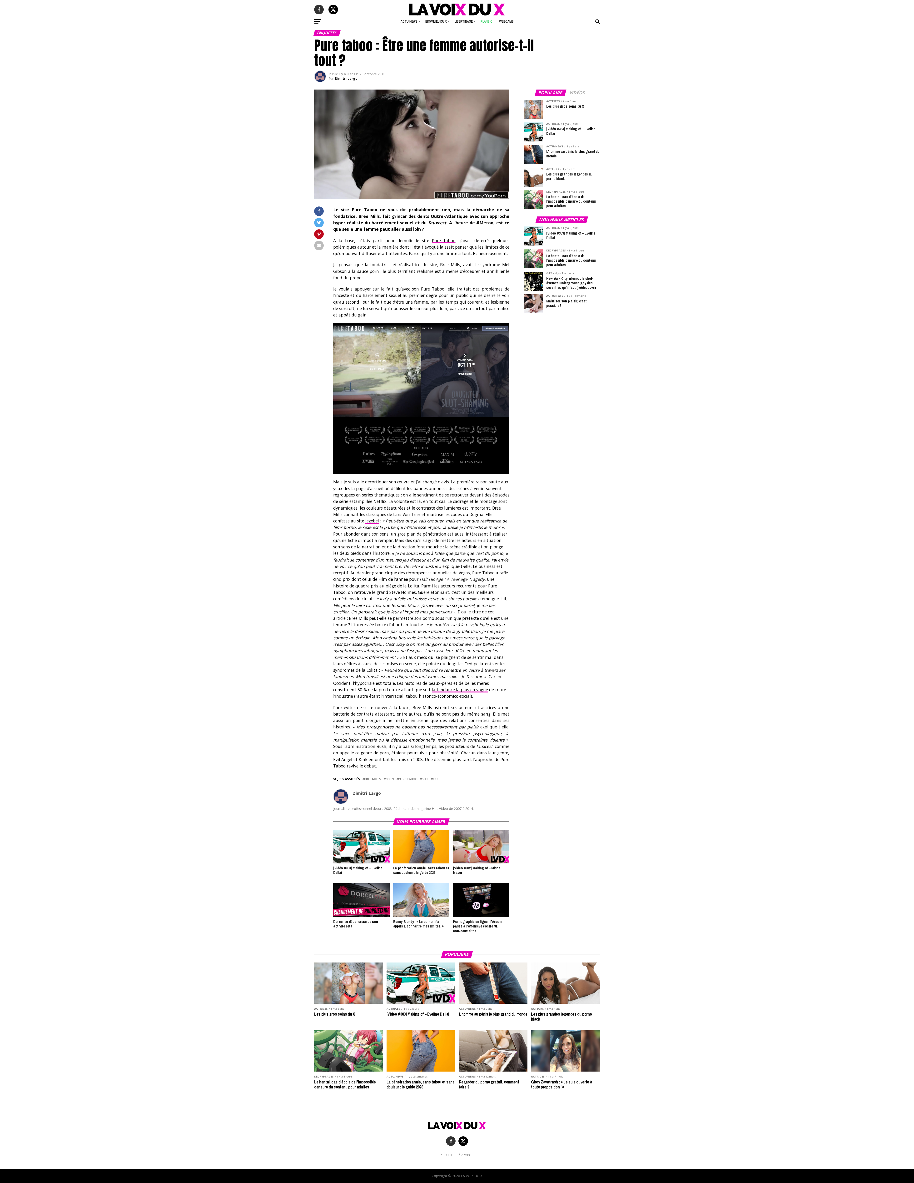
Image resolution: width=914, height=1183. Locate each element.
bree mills (372, 779)
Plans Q (486, 21)
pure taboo (407, 779)
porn (389, 779)
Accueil (447, 1155)
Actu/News (409, 21)
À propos (465, 1155)
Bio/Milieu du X (436, 21)
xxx (435, 779)
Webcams (506, 21)
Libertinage (464, 21)
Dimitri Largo (346, 78)
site (425, 779)
